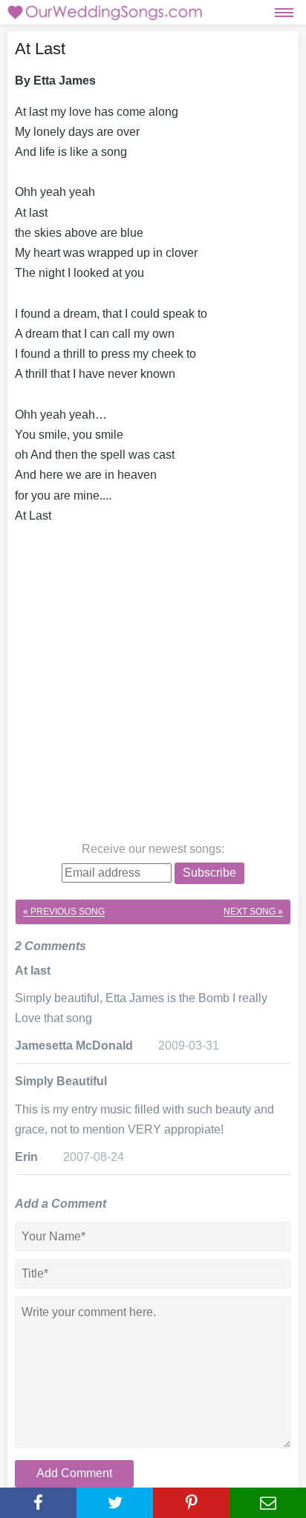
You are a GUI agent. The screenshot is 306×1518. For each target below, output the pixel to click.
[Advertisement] (153, 686)
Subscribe (209, 872)
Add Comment (74, 1473)
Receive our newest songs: (153, 849)
